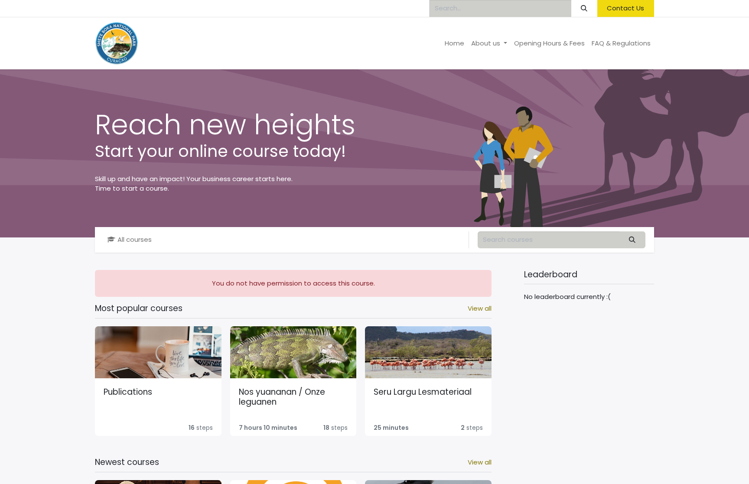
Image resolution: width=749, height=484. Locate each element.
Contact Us (625, 8)
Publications (128, 392)
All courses (134, 239)
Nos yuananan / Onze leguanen (282, 397)
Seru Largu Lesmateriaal (423, 392)
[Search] (584, 8)
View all (480, 308)
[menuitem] (454, 43)
